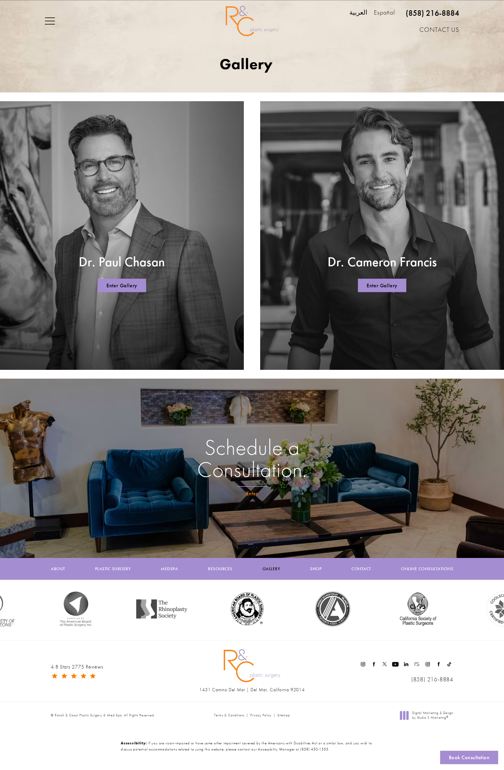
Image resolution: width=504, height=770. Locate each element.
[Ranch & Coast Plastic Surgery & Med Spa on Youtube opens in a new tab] (395, 664)
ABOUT (58, 569)
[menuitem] (363, 664)
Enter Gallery (121, 285)
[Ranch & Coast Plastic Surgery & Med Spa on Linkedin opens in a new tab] (406, 664)
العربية (358, 12)
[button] (50, 21)
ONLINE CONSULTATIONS (427, 569)
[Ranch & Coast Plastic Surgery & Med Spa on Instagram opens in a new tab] (363, 664)
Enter (252, 493)
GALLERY (271, 569)
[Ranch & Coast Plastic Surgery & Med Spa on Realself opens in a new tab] (417, 664)
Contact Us (439, 30)
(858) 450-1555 (314, 749)
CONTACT (361, 569)
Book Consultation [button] (469, 757)
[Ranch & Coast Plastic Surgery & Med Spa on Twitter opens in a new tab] (384, 664)
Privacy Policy (261, 715)
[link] (432, 15)
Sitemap (283, 715)
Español (384, 12)
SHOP (315, 569)
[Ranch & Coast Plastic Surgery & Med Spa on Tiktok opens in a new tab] (449, 664)
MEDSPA (169, 569)
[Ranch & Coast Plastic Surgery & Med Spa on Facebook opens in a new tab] (374, 664)
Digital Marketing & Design (432, 715)
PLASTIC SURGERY (113, 569)
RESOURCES (220, 569)
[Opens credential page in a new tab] (287, 609)
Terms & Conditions (229, 715)
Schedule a (252, 458)
